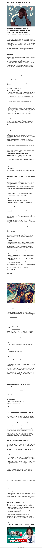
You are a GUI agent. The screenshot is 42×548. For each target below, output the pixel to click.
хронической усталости (14, 347)
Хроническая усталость (19, 359)
